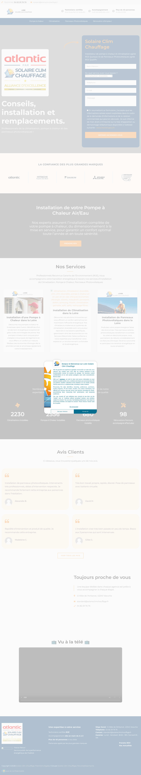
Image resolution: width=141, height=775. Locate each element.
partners (62, 379)
